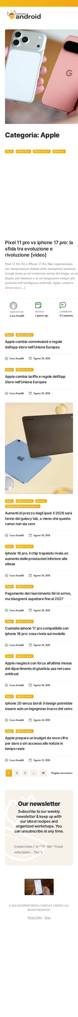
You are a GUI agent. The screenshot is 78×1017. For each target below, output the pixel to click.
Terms (48, 917)
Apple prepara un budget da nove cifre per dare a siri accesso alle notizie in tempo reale (36, 743)
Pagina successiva (61, 773)
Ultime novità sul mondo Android (22, 506)
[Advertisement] (39, 195)
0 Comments (66, 315)
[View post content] (41, 76)
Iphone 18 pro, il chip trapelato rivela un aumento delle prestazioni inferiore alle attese (36, 558)
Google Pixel (23, 151)
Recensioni (59, 151)
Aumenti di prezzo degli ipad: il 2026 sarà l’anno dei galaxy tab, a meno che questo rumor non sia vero (38, 518)
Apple (9, 151)
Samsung (41, 501)
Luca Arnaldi (17, 315)
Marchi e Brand (41, 151)
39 (43, 773)
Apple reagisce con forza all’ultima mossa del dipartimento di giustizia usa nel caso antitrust (38, 668)
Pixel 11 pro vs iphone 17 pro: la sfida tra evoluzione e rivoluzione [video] (39, 249)
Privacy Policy (35, 917)
